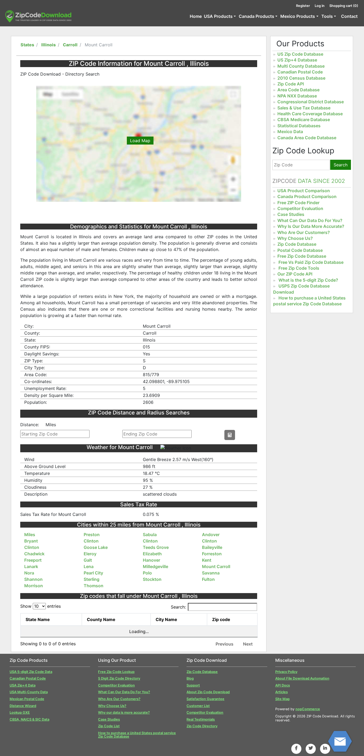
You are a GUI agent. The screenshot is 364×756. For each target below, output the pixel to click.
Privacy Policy (286, 672)
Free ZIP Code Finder (298, 202)
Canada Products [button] (256, 16)
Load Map (140, 140)
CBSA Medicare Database (303, 119)
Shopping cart (343, 6)
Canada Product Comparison (307, 196)
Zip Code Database (296, 244)
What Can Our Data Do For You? (309, 220)
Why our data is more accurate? (124, 712)
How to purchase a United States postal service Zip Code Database (309, 300)
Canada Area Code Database (306, 137)
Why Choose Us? (295, 238)
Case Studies (290, 214)
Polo (147, 573)
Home (196, 16)
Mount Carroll (216, 566)
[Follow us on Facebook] (296, 748)
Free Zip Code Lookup (116, 672)
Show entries (40, 606)
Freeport (33, 560)
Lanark (31, 566)
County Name (101, 619)
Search (340, 164)
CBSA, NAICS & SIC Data (29, 719)
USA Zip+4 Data (22, 685)
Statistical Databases (299, 125)
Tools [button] (327, 16)
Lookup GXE (20, 712)
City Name (166, 619)
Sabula (150, 534)
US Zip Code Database (300, 54)
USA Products (218, 16)
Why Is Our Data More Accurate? (310, 226)
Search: (178, 607)
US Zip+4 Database (297, 60)
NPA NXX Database (297, 95)
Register (303, 6)
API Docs (282, 685)
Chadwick (34, 553)
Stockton (152, 579)
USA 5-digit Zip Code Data (31, 672)
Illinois (48, 44)
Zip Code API (290, 84)
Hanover (151, 560)
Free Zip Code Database (301, 256)
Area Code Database (298, 89)
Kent (206, 560)
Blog (190, 678)
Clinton (91, 541)
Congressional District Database (310, 101)
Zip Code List (109, 726)
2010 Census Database (301, 78)
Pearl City (93, 573)
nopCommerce (308, 709)
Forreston (212, 553)
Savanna (211, 573)
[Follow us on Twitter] (311, 748)
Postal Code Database (300, 250)
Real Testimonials (201, 719)
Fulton (208, 579)
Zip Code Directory (202, 726)
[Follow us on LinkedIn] (325, 748)
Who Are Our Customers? (303, 232)
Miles (29, 534)
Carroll (70, 44)
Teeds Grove (156, 547)
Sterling (91, 579)
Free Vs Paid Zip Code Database (310, 262)
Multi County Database (301, 66)
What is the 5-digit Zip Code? (308, 280)
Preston (92, 534)
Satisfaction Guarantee (205, 699)
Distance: (29, 424)
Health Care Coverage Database (310, 113)
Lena (89, 566)
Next (248, 644)
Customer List (198, 706)
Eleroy (90, 553)
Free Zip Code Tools (298, 268)
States (27, 44)
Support (193, 685)
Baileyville (212, 547)
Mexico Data (290, 131)
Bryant (31, 541)
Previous (224, 644)
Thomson (93, 585)
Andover (211, 534)
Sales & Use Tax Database (303, 107)
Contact (349, 16)
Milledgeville (155, 566)
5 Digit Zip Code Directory (119, 678)
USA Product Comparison (303, 190)
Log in (320, 6)
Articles (281, 692)
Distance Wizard (23, 706)
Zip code (221, 619)
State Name (38, 619)
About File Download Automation (302, 678)
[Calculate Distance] (229, 435)
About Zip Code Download (208, 692)
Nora (29, 573)
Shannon (33, 579)
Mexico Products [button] (297, 16)
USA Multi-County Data (29, 692)
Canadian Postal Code (300, 72)
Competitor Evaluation (300, 208)
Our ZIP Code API (294, 274)
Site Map (282, 699)
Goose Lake (96, 547)
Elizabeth (152, 553)
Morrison (33, 585)
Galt (88, 560)
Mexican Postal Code (27, 699)
